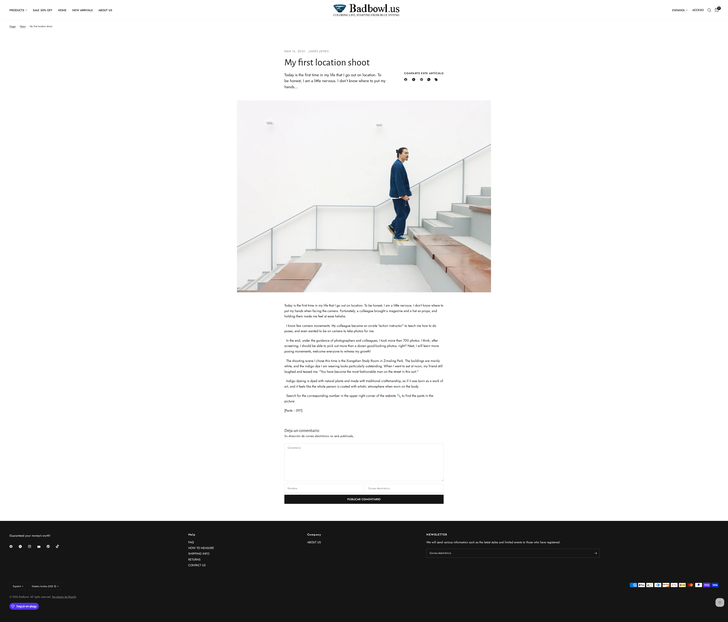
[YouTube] (41, 547)
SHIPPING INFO (198, 553)
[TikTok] (60, 546)
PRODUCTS (16, 10)
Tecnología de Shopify (64, 597)
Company (314, 534)
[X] (414, 79)
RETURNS (194, 559)
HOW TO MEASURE (201, 548)
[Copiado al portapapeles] (437, 79)
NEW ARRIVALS (82, 10)
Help (191, 534)
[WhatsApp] (429, 79)
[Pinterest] (422, 79)
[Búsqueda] (709, 10)
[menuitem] (19, 10)
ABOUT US (105, 10)
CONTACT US (197, 565)
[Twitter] (23, 546)
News (23, 26)
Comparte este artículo (424, 73)
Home (62, 10)
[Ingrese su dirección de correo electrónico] (595, 553)
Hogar (12, 26)
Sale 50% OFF (42, 10)
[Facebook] (406, 79)
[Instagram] (32, 546)
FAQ (191, 542)
